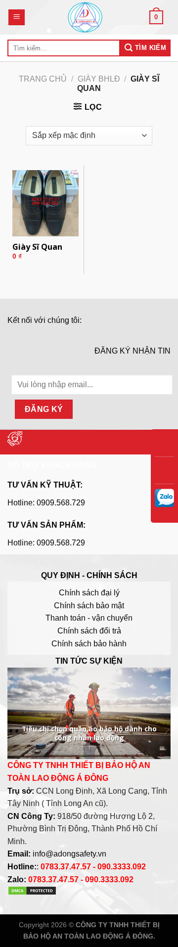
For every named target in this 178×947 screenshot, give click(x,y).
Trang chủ (43, 79)
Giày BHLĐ (99, 79)
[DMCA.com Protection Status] (32, 893)
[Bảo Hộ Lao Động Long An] (85, 17)
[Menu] (16, 17)
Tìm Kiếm (150, 47)
